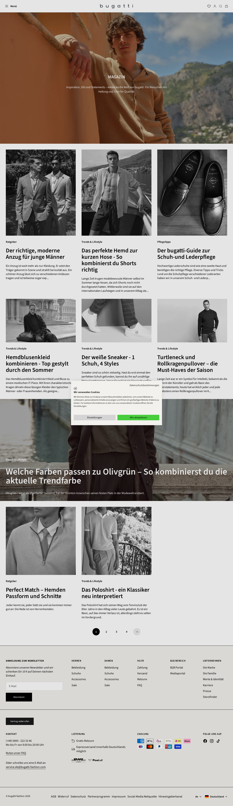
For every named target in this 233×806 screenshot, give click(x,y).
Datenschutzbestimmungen (144, 385)
